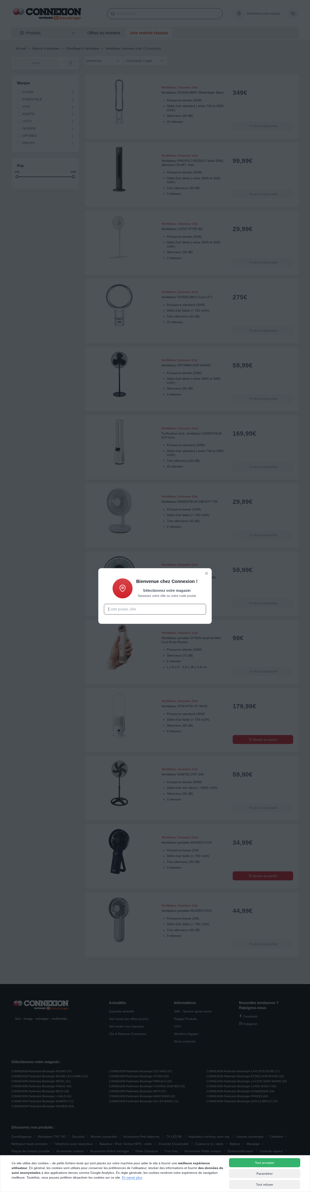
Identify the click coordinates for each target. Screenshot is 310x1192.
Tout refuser (264, 1184)
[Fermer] (207, 573)
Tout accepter (264, 1163)
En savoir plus (132, 1177)
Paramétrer (264, 1173)
